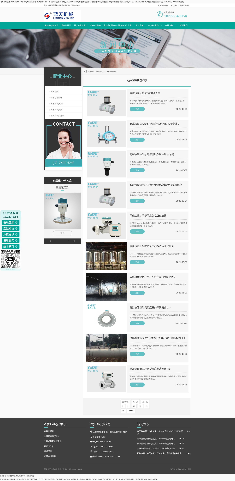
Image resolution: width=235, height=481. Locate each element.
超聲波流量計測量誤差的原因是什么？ (150, 307)
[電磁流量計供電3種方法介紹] (106, 103)
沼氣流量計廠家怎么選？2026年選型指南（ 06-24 (160, 439)
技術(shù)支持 (57, 104)
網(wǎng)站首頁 (51, 25)
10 (134, 406)
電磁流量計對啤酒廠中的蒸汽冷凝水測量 (152, 246)
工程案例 (139, 25)
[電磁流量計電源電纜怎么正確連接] (106, 226)
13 (123, 411)
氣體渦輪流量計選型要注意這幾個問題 (150, 368)
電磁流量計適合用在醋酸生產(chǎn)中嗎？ (153, 276)
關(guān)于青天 (125, 25)
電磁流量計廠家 (57, 116)
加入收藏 (174, 5)
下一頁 (131, 411)
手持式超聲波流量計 (53, 441)
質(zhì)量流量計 (81, 25)
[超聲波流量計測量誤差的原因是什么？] (106, 317)
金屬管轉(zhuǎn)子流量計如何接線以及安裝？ (155, 123)
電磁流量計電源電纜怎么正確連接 (148, 215)
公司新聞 (54, 92)
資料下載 (169, 25)
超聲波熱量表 (50, 456)
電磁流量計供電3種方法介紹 (145, 93)
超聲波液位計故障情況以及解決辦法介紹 (152, 154)
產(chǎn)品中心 (110, 25)
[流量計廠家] (62, 16)
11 (140, 406)
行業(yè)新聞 (56, 98)
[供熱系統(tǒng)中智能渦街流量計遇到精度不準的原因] (106, 348)
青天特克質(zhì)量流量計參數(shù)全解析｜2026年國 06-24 (163, 432)
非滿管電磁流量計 (52, 436)
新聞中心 (184, 25)
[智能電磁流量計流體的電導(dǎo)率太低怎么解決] (106, 195)
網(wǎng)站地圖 (163, 5)
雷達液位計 (62, 187)
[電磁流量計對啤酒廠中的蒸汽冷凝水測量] (106, 256)
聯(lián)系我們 (184, 5)
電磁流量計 (66, 25)
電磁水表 (48, 451)
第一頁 (135, 402)
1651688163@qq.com (110, 456)
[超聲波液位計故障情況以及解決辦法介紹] (106, 164)
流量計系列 (49, 431)
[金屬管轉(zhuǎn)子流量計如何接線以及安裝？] (106, 134)
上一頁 (145, 402)
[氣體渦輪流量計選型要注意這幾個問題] (106, 379)
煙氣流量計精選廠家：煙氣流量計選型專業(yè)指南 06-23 (164, 453)
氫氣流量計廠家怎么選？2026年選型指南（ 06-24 (160, 444)
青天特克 (174, 469)
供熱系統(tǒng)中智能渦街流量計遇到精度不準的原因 (157, 339)
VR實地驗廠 (95, 25)
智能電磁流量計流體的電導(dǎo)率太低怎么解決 (156, 185)
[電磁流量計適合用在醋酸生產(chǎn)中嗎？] (106, 287)
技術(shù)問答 (110, 71)
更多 (62, 233)
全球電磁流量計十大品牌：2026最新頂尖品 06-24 (160, 448)
